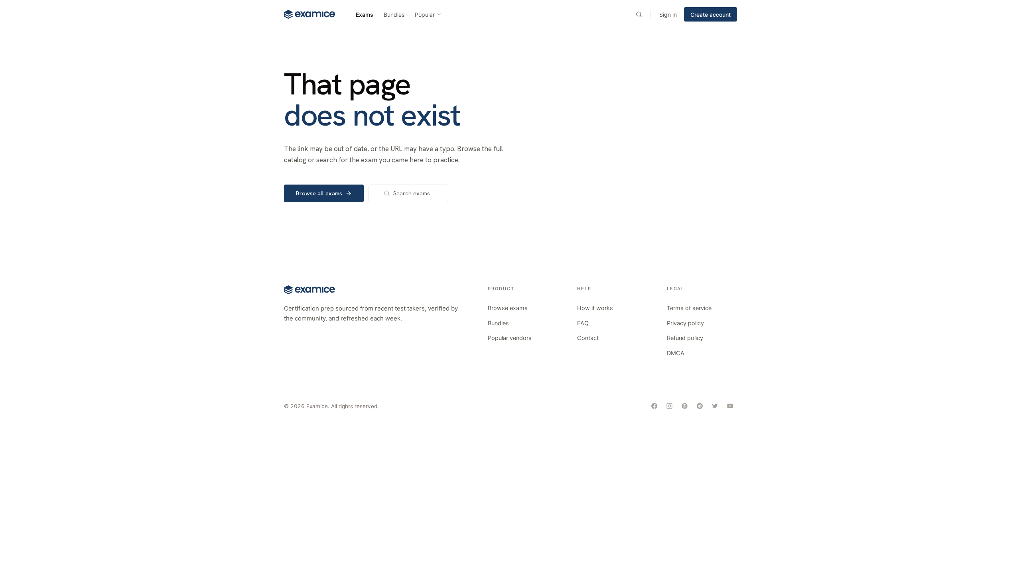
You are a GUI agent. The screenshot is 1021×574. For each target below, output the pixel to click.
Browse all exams (319, 193)
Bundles (394, 14)
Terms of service (689, 308)
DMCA (675, 353)
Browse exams (508, 308)
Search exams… (413, 193)
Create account (710, 14)
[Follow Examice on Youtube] (730, 406)
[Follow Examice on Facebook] (654, 406)
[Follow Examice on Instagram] (669, 406)
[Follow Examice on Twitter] (715, 406)
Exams (364, 14)
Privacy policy (685, 323)
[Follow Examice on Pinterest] (684, 406)
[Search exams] (639, 14)
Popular (425, 14)
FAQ (583, 323)
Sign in (668, 14)
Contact (588, 338)
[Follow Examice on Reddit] (699, 406)
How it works (595, 308)
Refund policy (685, 338)
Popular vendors (510, 338)
